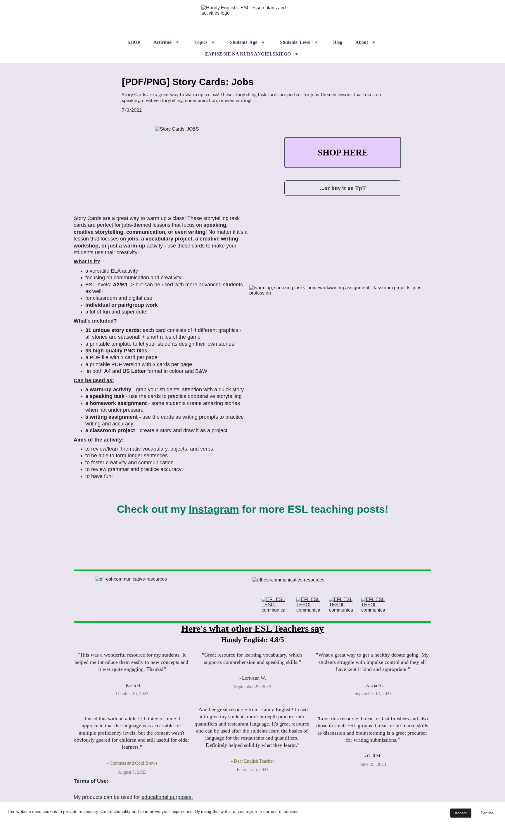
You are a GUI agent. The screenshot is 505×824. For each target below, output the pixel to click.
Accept (461, 813)
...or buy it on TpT (343, 188)
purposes (180, 797)
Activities (162, 42)
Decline (487, 813)
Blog (337, 42)
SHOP (134, 42)
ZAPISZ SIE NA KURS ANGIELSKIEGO (248, 53)
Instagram (214, 509)
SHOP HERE (343, 152)
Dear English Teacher (254, 761)
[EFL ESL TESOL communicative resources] (273, 605)
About (361, 42)
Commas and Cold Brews (133, 763)
